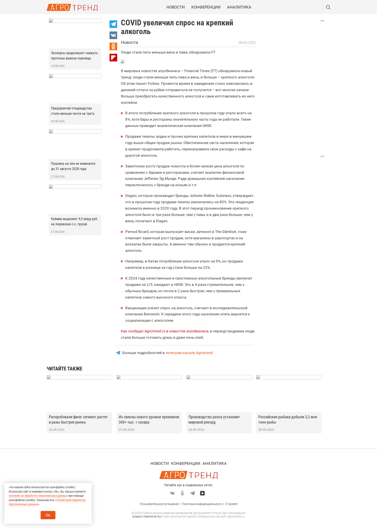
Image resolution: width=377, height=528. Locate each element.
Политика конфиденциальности (202, 504)
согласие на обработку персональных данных (38, 495)
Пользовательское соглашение (159, 504)
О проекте (231, 504)
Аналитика (239, 7)
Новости (175, 7)
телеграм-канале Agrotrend (189, 353)
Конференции (206, 7)
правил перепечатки (146, 516)
